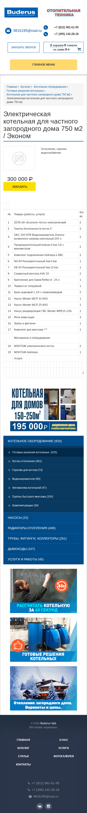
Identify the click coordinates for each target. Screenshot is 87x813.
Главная (12, 86)
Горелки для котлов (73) (27, 470)
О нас (63, 739)
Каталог (26, 86)
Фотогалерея (64, 756)
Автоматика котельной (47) (29, 487)
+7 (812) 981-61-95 (66, 27)
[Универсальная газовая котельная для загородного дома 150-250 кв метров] (43, 411)
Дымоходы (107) (21, 549)
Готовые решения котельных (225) (34, 452)
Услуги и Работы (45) (26, 559)
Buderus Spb (48, 723)
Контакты (23, 764)
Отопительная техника (27, 13)
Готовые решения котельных (25, 90)
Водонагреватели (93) (26, 478)
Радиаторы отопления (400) (32, 528)
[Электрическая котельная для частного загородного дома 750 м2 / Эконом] (19, 158)
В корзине (57, 45)
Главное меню (43, 64)
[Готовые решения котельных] (43, 641)
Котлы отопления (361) (27, 461)
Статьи (23, 756)
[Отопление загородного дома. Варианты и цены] (43, 690)
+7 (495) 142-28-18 (66, 34)
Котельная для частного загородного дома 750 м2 (39, 94)
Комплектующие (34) (25, 505)
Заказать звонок (23, 47)
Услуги (63, 748)
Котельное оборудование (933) (35, 441)
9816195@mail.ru (27, 31)
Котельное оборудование (50, 86)
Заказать (19, 186)
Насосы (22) (18, 517)
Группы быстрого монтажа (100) (32, 496)
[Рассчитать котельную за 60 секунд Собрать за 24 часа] (43, 593)
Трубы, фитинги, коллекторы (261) (37, 538)
